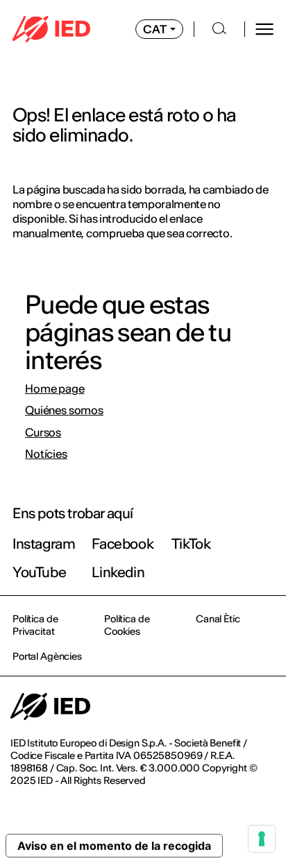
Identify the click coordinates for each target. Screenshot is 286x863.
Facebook (122, 543)
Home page (55, 388)
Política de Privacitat (35, 625)
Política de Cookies (126, 625)
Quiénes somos (64, 410)
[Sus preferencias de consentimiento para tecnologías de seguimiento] (262, 839)
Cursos (43, 432)
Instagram (43, 543)
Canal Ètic (218, 619)
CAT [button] (155, 29)
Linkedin (118, 572)
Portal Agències (47, 656)
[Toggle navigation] (264, 29)
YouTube (39, 572)
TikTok (191, 543)
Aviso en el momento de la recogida (114, 846)
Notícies (46, 454)
